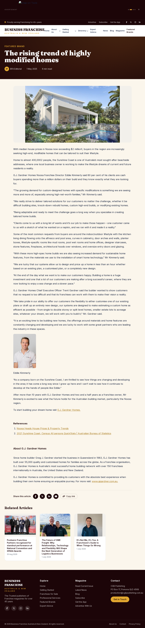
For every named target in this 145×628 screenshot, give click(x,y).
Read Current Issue (84, 586)
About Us (54, 30)
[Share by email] (55, 496)
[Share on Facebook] (35, 496)
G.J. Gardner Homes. (68, 409)
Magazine (120, 30)
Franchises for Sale (49, 594)
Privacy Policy (134, 624)
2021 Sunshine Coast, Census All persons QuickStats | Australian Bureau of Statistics (64, 433)
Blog (112, 30)
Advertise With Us (83, 606)
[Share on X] (42, 496)
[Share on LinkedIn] (49, 496)
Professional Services (50, 598)
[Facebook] (126, 22)
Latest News (81, 590)
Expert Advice (93, 30)
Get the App (115, 22)
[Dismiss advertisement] (138, 9)
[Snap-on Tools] (72, 9)
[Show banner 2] (131, 9)
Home (46, 30)
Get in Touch (120, 599)
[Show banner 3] (133, 9)
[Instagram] (135, 22)
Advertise (92, 22)
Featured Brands (131, 30)
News (105, 30)
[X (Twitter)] (131, 22)
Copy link (70, 496)
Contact (123, 624)
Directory (82, 30)
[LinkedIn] (139, 22)
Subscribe (103, 22)
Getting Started (65, 30)
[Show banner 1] (128, 9)
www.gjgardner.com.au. (105, 481)
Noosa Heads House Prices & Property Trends (43, 428)
